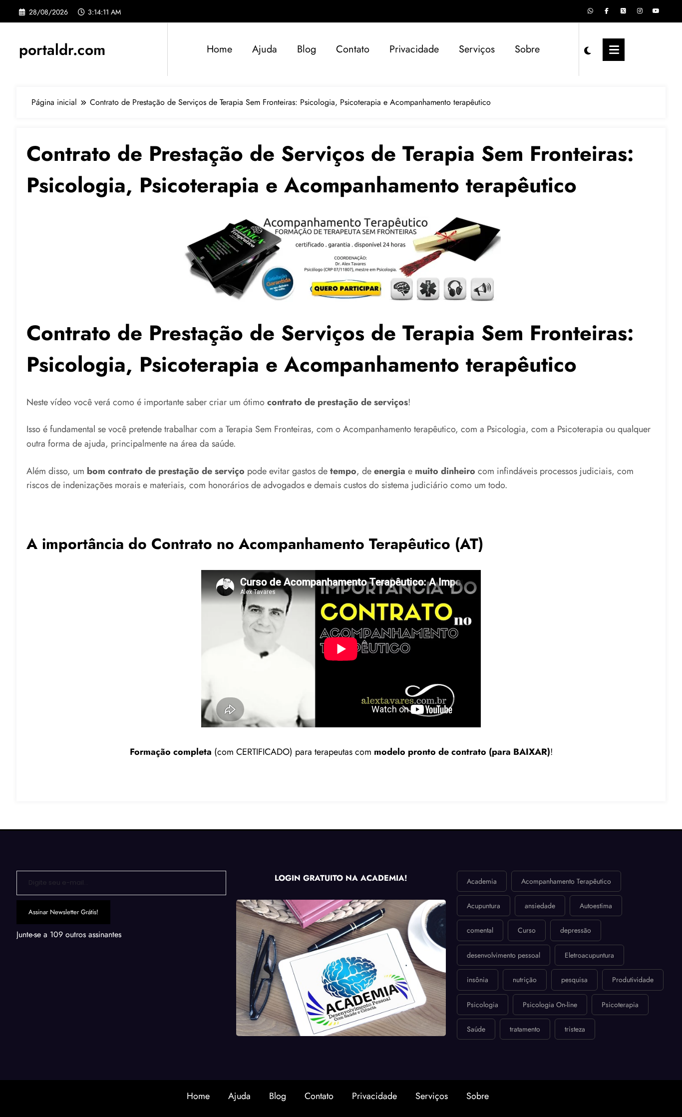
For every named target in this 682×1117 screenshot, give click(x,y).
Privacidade (414, 49)
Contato (352, 49)
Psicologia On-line (550, 1005)
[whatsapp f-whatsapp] (590, 11)
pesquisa (574, 980)
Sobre (527, 49)
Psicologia (482, 1005)
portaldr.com (62, 49)
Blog (306, 49)
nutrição (525, 980)
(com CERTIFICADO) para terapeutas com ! (341, 751)
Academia (482, 881)
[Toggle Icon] (614, 49)
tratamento (525, 1029)
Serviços (477, 49)
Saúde (476, 1029)
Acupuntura (483, 906)
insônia (477, 980)
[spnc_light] (587, 49)
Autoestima (596, 906)
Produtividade (633, 980)
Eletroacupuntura (589, 955)
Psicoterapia (620, 1005)
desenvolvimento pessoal (503, 955)
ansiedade (540, 906)
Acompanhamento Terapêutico (566, 881)
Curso (527, 930)
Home (219, 49)
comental (480, 930)
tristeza (575, 1029)
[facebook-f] (607, 11)
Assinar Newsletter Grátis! (63, 912)
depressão (575, 930)
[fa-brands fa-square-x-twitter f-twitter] (623, 11)
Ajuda (264, 49)
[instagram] (640, 11)
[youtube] (656, 11)
